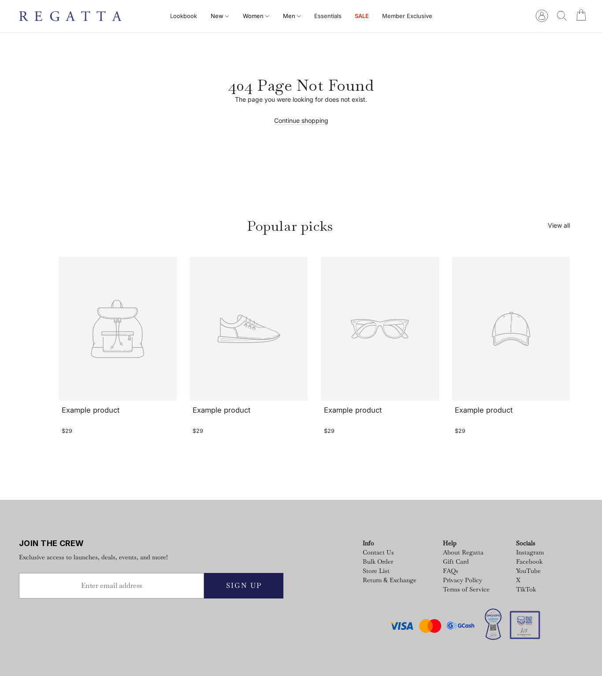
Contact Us (378, 552)
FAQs (450, 571)
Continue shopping (301, 120)
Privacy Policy (462, 580)
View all (559, 225)
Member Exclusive (407, 15)
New (218, 15)
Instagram (530, 552)
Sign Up (244, 585)
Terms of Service (466, 589)
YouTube (528, 571)
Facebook (529, 561)
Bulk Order (378, 561)
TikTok (526, 589)
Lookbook (183, 15)
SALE (362, 15)
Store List (376, 571)
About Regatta (463, 552)
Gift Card (456, 561)
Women (254, 15)
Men (290, 15)
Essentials (328, 15)
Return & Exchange (389, 580)
